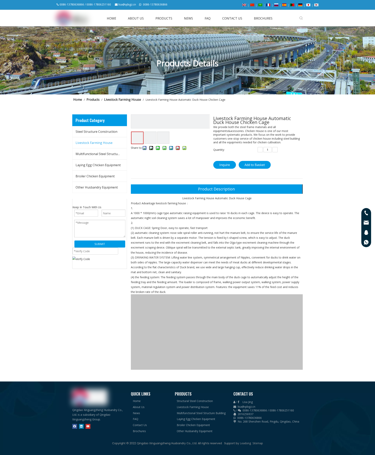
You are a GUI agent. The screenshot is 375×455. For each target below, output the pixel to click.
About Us (139, 407)
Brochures (139, 431)
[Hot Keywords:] (301, 18)
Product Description (216, 189)
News (136, 413)
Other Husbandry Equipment (97, 187)
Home (137, 401)
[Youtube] (88, 426)
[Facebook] (74, 426)
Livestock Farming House (94, 143)
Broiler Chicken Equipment (95, 176)
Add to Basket (255, 165)
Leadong (245, 443)
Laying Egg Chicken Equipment (98, 165)
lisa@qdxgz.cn (127, 4)
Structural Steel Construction (195, 401)
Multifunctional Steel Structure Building (101, 154)
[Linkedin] (81, 426)
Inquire (224, 165)
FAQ (135, 419)
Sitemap (258, 443)
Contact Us (140, 425)
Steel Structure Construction (96, 131)
